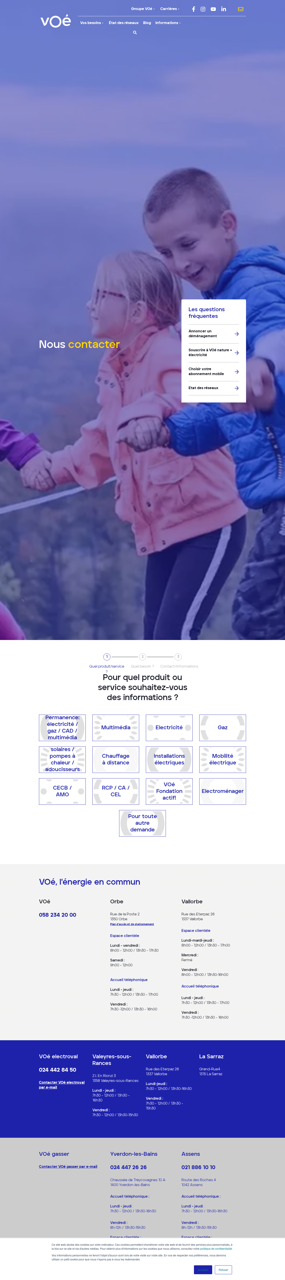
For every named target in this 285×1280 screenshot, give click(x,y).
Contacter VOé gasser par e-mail (68, 1167)
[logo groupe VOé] (55, 21)
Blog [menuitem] (147, 23)
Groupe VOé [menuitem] (141, 9)
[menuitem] (193, 9)
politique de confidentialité (216, 1248)
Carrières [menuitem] (168, 9)
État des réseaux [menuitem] (124, 23)
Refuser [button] (223, 1270)
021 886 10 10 (198, 1167)
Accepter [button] (203, 1270)
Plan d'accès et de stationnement (132, 924)
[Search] (135, 32)
